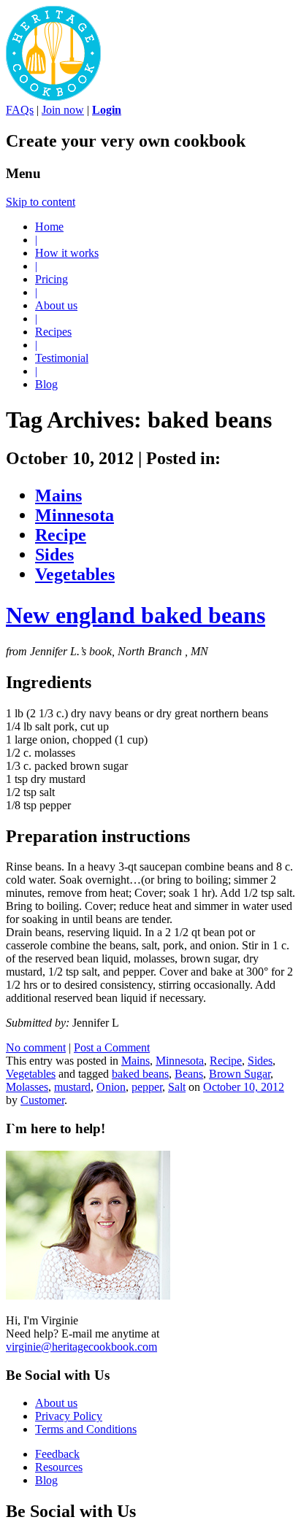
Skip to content (40, 202)
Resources (59, 1467)
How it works (67, 253)
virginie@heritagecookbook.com (81, 1346)
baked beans (140, 1074)
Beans (189, 1074)
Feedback (57, 1454)
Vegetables (75, 574)
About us (56, 305)
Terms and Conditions (86, 1429)
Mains (58, 495)
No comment (36, 1047)
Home (49, 226)
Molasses (27, 1087)
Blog (46, 384)
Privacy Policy (68, 1416)
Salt (177, 1087)
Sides (54, 554)
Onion (111, 1087)
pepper (147, 1087)
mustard (72, 1087)
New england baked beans (135, 615)
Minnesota (74, 515)
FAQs (20, 110)
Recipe (60, 534)
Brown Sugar (239, 1074)
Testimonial (61, 358)
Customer (42, 1100)
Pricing (51, 279)
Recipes (53, 331)
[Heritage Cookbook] (53, 96)
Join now (63, 110)
